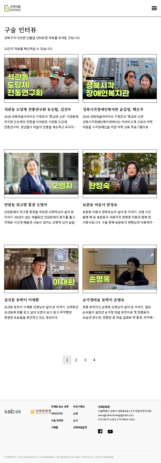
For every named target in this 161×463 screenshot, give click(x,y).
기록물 (54, 427)
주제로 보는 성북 (60, 406)
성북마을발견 (80, 427)
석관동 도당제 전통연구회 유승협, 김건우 (37, 109)
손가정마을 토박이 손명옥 (103, 299)
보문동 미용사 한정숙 (100, 204)
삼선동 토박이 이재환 (21, 299)
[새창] (12, 411)
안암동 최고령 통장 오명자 (25, 204)
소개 (75, 413)
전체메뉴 (154, 8)
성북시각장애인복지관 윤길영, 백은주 (113, 109)
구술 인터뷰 (57, 420)
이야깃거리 (57, 413)
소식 (75, 420)
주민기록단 (79, 406)
